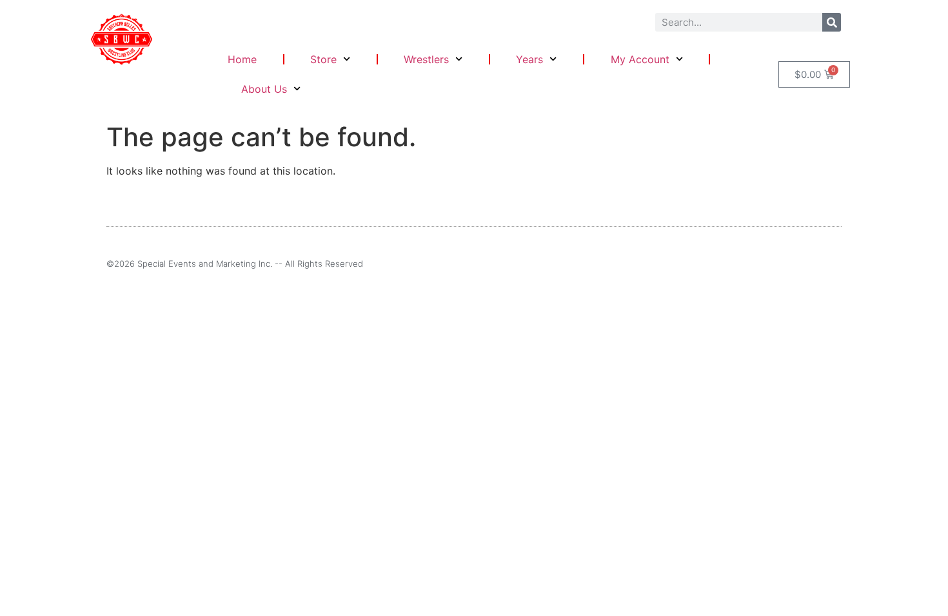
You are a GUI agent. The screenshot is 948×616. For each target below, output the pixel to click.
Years (529, 59)
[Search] (831, 22)
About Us (264, 88)
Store (323, 59)
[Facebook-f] (815, 263)
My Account (640, 59)
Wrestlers (426, 59)
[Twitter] (837, 263)
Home (242, 59)
